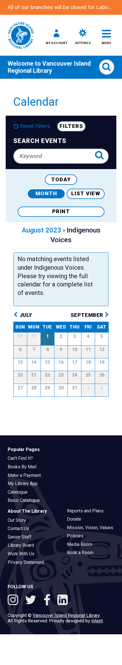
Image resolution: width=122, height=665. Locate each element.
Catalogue (19, 492)
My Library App (24, 483)
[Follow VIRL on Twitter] (32, 601)
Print (61, 211)
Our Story (18, 520)
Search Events (39, 140)
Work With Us (22, 553)
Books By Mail (23, 466)
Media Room (81, 544)
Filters (71, 126)
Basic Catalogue (25, 500)
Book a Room (82, 552)
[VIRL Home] (21, 36)
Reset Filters (35, 126)
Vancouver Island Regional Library (49, 67)
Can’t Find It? (22, 458)
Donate (76, 519)
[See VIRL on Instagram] (14, 601)
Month (46, 193)
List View (85, 193)
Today (61, 179)
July (25, 315)
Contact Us (20, 528)
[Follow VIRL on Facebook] (48, 601)
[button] (56, 38)
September (88, 315)
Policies (77, 536)
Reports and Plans (87, 511)
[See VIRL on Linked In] (62, 601)
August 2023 (41, 230)
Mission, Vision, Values (92, 527)
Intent (97, 621)
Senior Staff (21, 537)
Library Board (22, 545)
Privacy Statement (27, 562)
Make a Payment (26, 475)
